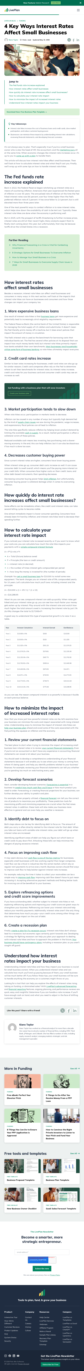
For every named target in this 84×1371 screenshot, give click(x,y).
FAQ (6, 1334)
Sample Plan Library (47, 1335)
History (28, 1327)
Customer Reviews (12, 1327)
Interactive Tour (10, 1317)
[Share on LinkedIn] (78, 40)
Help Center (44, 1317)
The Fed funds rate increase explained (27, 85)
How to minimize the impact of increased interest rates (35, 99)
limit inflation (50, 479)
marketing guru (67, 150)
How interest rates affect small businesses (28, 89)
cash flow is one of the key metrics (44, 858)
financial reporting (17, 989)
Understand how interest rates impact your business (33, 103)
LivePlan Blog (10, 21)
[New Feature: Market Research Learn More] (42, 3)
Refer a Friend (45, 1331)
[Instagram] (5, 1356)
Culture (28, 1330)
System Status (10, 1337)
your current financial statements (57, 748)
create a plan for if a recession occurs (28, 930)
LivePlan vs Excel (70, 1323)
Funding (22, 21)
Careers (28, 1323)
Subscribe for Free (50, 1364)
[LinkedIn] (14, 1356)
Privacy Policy (55, 1275)
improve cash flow (26, 877)
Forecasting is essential (57, 784)
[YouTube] (18, 1356)
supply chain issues (27, 422)
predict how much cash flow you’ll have (33, 787)
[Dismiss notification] (80, 3)
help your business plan (15, 728)
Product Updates (11, 1330)
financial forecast (48, 798)
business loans (48, 316)
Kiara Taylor (13, 40)
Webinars (43, 1324)
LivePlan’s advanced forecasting (61, 986)
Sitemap (42, 1344)
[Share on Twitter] (69, 40)
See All (73, 1068)
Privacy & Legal (23, 1364)
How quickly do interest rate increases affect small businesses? (38, 92)
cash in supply (31, 433)
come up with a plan (26, 156)
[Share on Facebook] (73, 40)
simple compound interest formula (37, 547)
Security (7, 1341)
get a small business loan (29, 576)
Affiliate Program (46, 1328)
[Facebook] (10, 1356)
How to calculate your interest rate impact (29, 96)
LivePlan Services (46, 1321)
